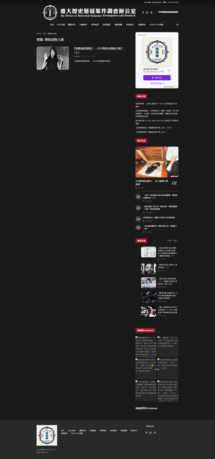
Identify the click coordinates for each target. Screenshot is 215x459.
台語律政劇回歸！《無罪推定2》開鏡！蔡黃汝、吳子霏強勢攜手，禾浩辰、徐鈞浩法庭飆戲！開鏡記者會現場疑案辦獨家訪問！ (156, 113)
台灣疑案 (83, 24)
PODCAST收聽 (156, 24)
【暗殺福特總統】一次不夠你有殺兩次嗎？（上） (98, 50)
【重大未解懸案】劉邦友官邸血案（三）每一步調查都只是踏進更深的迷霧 (167, 310)
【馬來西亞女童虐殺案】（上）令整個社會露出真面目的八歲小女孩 (167, 281)
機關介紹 (71, 24)
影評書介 (130, 24)
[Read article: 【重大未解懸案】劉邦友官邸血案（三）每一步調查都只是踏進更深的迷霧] (148, 311)
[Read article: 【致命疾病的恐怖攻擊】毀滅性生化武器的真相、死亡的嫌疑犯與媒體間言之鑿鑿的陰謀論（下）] (148, 252)
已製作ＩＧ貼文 (172, 240)
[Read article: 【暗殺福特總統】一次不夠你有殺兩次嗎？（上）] (53, 58)
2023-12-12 (86, 56)
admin (77, 56)
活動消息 (141, 24)
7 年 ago (162, 259)
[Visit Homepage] (90, 12)
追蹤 (157, 369)
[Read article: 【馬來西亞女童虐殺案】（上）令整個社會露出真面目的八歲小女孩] (148, 282)
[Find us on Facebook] (143, 12)
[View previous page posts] (155, 319)
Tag (44, 33)
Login (148, 2)
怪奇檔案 (106, 24)
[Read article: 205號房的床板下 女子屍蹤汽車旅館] (156, 162)
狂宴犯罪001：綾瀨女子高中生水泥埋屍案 (159, 217)
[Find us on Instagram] (147, 12)
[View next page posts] (159, 319)
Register (157, 2)
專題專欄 (118, 24)
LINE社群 (61, 24)
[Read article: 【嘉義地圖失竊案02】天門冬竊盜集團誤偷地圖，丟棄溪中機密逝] (148, 297)
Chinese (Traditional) (169, 12)
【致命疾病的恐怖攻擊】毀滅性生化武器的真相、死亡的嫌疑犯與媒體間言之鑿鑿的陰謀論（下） (167, 252)
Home (39, 33)
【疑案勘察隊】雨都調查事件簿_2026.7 (150, 132)
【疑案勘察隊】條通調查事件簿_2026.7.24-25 (153, 127)
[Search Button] (177, 24)
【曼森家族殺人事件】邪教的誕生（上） (167, 266)
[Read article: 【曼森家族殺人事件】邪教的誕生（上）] (148, 268)
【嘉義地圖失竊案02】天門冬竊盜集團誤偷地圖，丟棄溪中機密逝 (167, 295)
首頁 (52, 24)
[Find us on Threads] (151, 12)
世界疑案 (95, 24)
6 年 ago (162, 316)
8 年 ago (162, 270)
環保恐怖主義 (52, 33)
